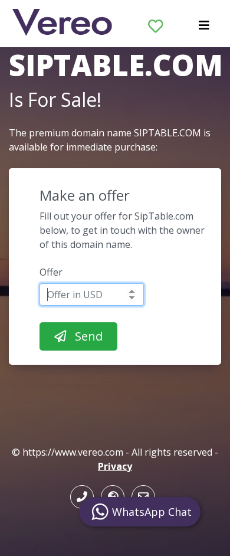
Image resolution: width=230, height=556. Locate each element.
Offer (51, 272)
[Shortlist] (155, 23)
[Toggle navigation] (204, 28)
